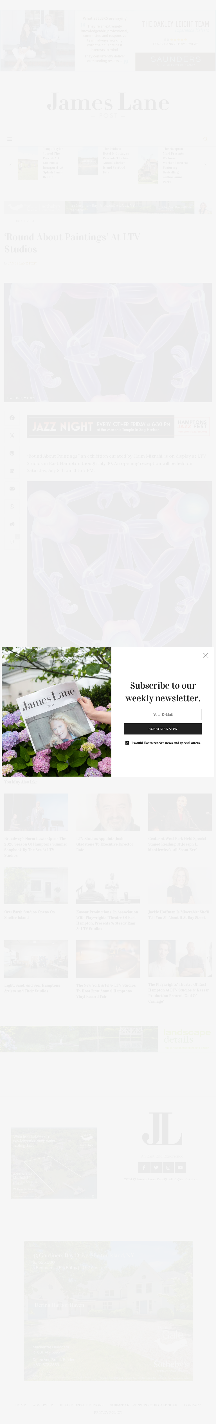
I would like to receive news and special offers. (166, 743)
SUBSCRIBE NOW (162, 729)
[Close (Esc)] (206, 655)
